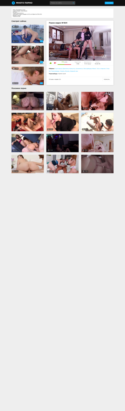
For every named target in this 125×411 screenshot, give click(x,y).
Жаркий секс (74, 71)
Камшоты (72, 68)
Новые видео (109, 2)
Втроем (67, 71)
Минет (94, 68)
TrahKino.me (16, 16)
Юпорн (15, 12)
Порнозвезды (55, 71)
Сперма (62, 71)
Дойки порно (17, 15)
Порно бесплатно (18, 13)
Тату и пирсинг (101, 68)
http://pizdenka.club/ (19, 9)
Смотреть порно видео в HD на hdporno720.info (27, 14)
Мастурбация (88, 68)
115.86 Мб (97, 63)
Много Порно (24, 3)
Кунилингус (79, 68)
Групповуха (58, 68)
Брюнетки (66, 68)
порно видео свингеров (20, 10)
